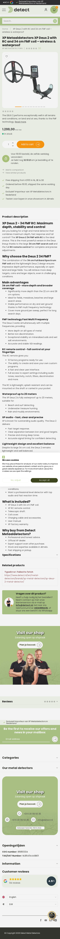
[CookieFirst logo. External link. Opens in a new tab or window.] (3, 457)
